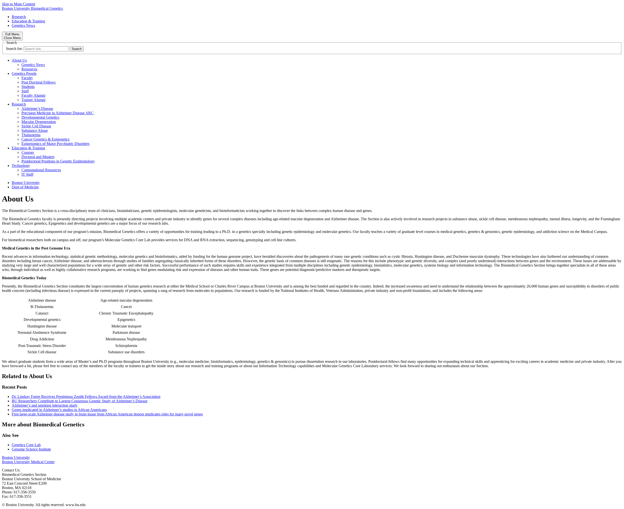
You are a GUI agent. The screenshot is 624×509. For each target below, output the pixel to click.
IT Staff (27, 174)
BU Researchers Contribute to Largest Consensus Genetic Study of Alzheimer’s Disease (79, 401)
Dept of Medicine (25, 187)
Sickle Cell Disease (36, 126)
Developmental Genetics (40, 117)
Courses (27, 152)
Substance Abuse (34, 130)
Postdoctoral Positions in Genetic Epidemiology (58, 161)
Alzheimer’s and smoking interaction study (45, 405)
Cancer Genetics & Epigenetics (45, 139)
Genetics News (23, 25)
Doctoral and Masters (37, 157)
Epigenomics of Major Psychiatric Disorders (55, 144)
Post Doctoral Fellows (38, 82)
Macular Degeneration (38, 122)
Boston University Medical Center (28, 462)
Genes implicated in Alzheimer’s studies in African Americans (59, 410)
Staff (25, 91)
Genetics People (24, 73)
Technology (21, 165)
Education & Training (28, 21)
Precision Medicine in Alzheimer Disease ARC (57, 113)
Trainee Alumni (33, 100)
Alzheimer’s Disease (37, 108)
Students (28, 87)
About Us (19, 60)
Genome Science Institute (31, 449)
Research (19, 17)
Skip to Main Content (18, 4)
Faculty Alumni (33, 95)
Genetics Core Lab (26, 445)
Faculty (27, 78)
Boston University (26, 183)
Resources (29, 69)
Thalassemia (30, 135)
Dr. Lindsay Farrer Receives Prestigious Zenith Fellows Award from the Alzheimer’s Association (86, 396)
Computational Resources (41, 170)
